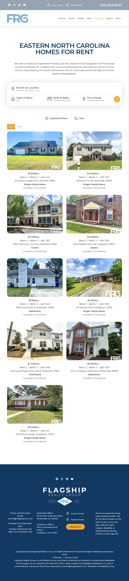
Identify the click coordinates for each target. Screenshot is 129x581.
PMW (64, 554)
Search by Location (27, 88)
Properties (98, 18)
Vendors (109, 18)
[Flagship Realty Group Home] (17, 18)
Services (62, 18)
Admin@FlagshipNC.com (20, 518)
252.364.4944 (111, 5)
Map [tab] (19, 126)
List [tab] (11, 126)
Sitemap (58, 557)
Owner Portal (57, 5)
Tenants (80, 18)
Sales (89, 18)
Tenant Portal (76, 5)
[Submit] (117, 99)
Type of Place (24, 98)
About (118, 18)
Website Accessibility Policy (101, 566)
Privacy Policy (71, 557)
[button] (9, 5)
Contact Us (75, 527)
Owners (71, 18)
